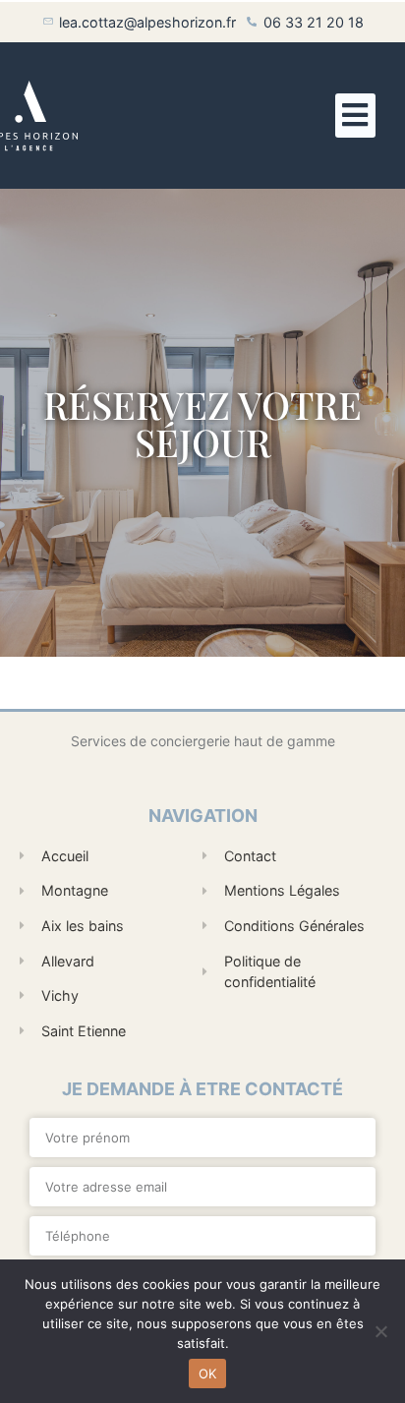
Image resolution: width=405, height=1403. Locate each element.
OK (208, 1373)
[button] (355, 115)
